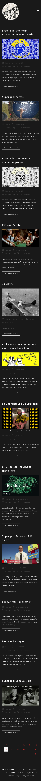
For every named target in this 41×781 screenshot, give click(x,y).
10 (24, 744)
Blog (13, 66)
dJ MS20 (7, 284)
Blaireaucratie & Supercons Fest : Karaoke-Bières (19, 346)
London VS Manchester (16, 602)
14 (12, 749)
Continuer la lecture (12, 85)
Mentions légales (14, 775)
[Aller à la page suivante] (35, 754)
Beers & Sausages (13, 641)
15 (18, 749)
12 (36, 744)
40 (36, 749)
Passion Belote (11, 225)
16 (24, 749)
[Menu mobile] (38, 11)
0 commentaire (24, 66)
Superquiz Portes (13, 97)
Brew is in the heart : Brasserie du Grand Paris (17, 32)
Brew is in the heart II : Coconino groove (16, 160)
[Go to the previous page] (6, 745)
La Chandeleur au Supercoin (20, 403)
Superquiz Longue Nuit (16, 681)
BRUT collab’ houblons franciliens (16, 469)
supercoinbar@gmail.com (26, 772)
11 (30, 744)
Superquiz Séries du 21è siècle (17, 538)
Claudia (7, 63)
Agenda (7, 66)
